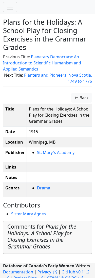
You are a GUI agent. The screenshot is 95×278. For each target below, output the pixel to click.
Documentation (18, 272)
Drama (43, 188)
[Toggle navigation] (10, 7)
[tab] (47, 237)
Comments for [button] (41, 236)
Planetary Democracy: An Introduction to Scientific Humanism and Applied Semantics (42, 63)
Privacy (44, 272)
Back (84, 98)
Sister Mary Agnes (28, 214)
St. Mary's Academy (55, 152)
